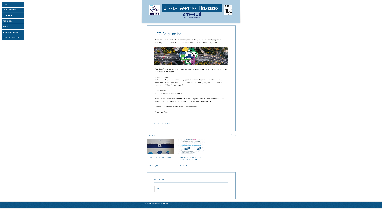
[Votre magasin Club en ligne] (160, 146)
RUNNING (5, 26)
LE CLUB (5, 4)
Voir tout (233, 135)
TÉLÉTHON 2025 (7, 21)
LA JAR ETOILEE (7, 15)
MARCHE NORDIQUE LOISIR (10, 32)
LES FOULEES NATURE (9, 10)
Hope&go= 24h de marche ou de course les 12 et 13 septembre (191, 159)
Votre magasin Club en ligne (160, 158)
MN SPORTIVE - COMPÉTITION (11, 38)
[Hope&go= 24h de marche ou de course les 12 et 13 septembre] (191, 146)
